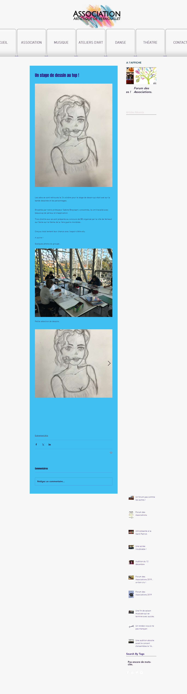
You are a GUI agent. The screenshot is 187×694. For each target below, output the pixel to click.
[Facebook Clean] (127, 672)
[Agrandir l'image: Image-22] (73, 283)
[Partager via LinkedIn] (49, 444)
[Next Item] (152, 76)
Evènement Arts (41, 436)
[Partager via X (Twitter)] (43, 444)
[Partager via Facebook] (36, 444)
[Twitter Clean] (136, 672)
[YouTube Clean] (132, 672)
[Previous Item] (130, 76)
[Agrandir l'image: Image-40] (73, 363)
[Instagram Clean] (141, 672)
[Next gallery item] (109, 282)
